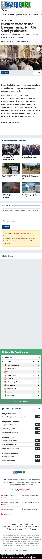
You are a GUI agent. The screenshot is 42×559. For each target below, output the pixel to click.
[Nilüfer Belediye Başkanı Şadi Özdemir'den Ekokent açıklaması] (11, 149)
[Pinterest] (21, 489)
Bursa (12, 20)
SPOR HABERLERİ (8, 527)
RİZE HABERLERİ (7, 15)
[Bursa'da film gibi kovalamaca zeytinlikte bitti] (31, 168)
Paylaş (6, 72)
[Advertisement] (21, 282)
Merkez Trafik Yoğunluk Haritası (9, 503)
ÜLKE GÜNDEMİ (30, 529)
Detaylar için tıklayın (21, 401)
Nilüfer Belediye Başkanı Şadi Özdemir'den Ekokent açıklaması (10, 157)
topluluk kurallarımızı (19, 233)
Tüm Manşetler (8, 509)
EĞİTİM (8, 529)
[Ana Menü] (6, 10)
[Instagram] (24, 489)
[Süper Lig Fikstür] (39, 409)
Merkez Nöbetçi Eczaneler (7, 496)
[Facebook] (14, 489)
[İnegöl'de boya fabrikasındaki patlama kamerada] (11, 187)
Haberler (4, 20)
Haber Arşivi (7, 514)
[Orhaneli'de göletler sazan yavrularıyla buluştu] (31, 187)
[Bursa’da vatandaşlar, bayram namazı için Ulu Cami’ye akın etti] (21, 57)
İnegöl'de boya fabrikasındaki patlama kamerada (10, 195)
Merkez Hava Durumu (31, 495)
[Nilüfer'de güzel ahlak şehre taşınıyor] (11, 168)
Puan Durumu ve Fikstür (31, 502)
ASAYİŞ (21, 529)
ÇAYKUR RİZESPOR (23, 15)
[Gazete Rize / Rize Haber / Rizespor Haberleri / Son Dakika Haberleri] (20, 4)
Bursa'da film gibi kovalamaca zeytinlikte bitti (30, 176)
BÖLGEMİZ (19, 527)
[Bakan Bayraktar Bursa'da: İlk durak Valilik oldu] (31, 149)
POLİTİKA (27, 527)
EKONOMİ (35, 527)
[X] (17, 489)
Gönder (6, 227)
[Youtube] (28, 489)
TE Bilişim (13, 551)
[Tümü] (39, 256)
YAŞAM (15, 529)
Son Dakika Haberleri (30, 509)
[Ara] (3, 10)
